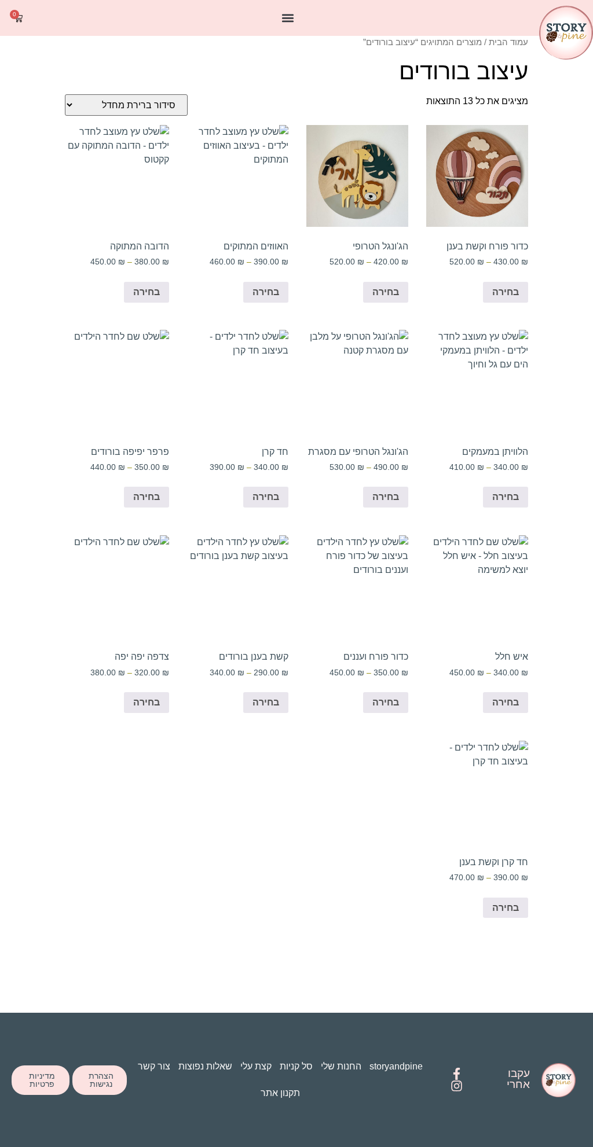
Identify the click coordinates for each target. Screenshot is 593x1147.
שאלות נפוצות (205, 1066)
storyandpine (396, 1066)
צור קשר (154, 1066)
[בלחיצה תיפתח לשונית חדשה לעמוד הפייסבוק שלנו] (457, 1074)
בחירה (505, 292)
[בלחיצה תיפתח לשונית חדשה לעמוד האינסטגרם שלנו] (457, 1086)
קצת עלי (256, 1066)
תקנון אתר (280, 1093)
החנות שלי (341, 1066)
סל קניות (296, 1066)
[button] (288, 18)
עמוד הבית (508, 42)
